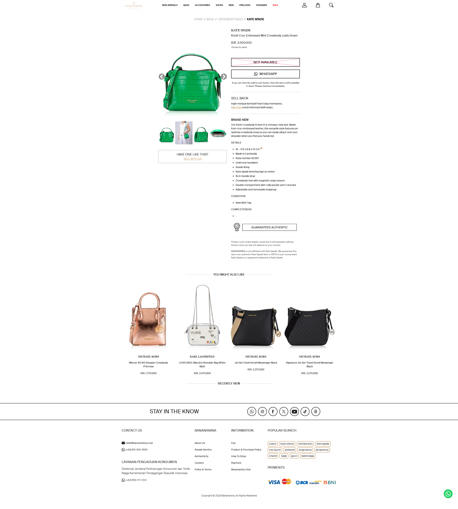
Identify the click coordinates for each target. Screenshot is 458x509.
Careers (199, 462)
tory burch (275, 449)
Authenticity (201, 456)
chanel (273, 455)
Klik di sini (236, 107)
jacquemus (322, 449)
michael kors (305, 443)
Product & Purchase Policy (246, 449)
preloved (290, 449)
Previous (160, 75)
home (198, 19)
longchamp (305, 449)
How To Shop (238, 456)
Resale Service (203, 449)
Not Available (265, 62)
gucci (294, 455)
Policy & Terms (203, 469)
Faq (233, 443)
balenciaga (307, 455)
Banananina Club (240, 469)
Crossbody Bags (230, 19)
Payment (236, 462)
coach (272, 443)
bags (284, 455)
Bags (210, 19)
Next (222, 75)
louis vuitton (287, 443)
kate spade (323, 443)
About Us (200, 443)
